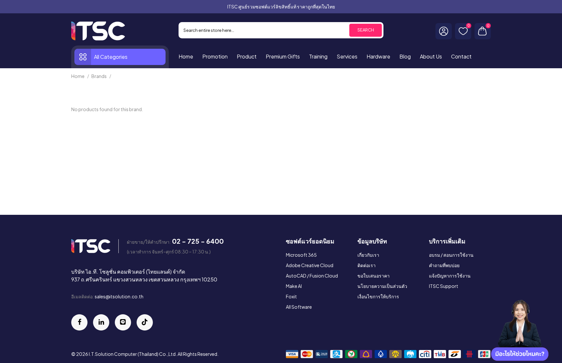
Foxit (291, 296)
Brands (99, 76)
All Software (299, 307)
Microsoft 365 (301, 255)
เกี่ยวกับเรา (368, 255)
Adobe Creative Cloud (309, 265)
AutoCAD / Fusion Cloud (312, 276)
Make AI (294, 286)
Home (78, 76)
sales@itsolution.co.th (119, 296)
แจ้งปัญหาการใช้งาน (450, 276)
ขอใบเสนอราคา (373, 276)
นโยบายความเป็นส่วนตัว (382, 286)
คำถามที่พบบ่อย (444, 265)
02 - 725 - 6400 (198, 241)
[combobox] (281, 30)
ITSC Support (443, 286)
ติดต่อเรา (366, 265)
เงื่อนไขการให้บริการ (378, 296)
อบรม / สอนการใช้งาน (451, 255)
